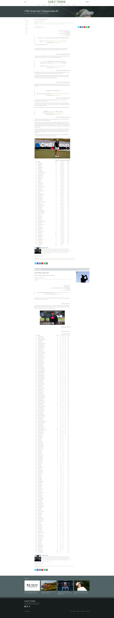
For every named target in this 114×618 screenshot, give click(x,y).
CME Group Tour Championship (49, 258)
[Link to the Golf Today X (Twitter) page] (89, 2)
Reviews (26, 33)
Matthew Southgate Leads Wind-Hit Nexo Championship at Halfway (31, 592)
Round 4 (68, 35)
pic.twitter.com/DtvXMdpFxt (61, 41)
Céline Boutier (41, 258)
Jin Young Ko (64, 258)
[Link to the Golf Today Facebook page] (86, 2)
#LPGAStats (53, 41)
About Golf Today (72, 611)
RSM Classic (60, 279)
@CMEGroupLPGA (57, 62)
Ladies (31, 13)
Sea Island (65, 279)
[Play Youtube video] (52, 148)
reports (53, 259)
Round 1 (62, 35)
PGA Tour (39, 278)
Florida (56, 258)
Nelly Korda (41, 259)
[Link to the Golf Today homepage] (24, 2)
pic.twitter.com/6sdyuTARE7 (58, 113)
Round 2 (65, 35)
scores (59, 259)
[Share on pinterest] (85, 27)
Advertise (77, 611)
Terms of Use (88, 611)
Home (25, 13)
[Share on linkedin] (82, 27)
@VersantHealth (54, 93)
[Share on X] (78, 27)
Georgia (39, 279)
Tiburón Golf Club (63, 259)
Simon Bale (36, 20)
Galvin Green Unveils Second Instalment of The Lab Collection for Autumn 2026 (65, 593)
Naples (73, 258)
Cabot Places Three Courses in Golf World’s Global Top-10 (48, 592)
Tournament (69, 259)
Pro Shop (26, 29)
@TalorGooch (55, 292)
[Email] (89, 27)
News (26, 19)
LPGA (34, 13)
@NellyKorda (44, 37)
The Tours (41, 21)
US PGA (26, 31)
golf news (59, 258)
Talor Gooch (69, 279)
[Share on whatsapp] (86, 27)
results (56, 259)
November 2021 (48, 259)
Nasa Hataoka (37, 259)
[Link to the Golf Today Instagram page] (27, 606)
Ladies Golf (68, 258)
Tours (28, 13)
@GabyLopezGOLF (51, 111)
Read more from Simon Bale (46, 253)
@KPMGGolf (46, 41)
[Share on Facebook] (80, 27)
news (45, 259)
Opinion (26, 22)
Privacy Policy (82, 611)
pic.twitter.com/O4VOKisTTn (64, 93)
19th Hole (26, 24)
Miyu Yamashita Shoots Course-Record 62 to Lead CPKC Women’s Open (81, 593)
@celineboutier (44, 61)
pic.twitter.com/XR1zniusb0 (60, 66)
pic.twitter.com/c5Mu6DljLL (63, 292)
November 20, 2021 (57, 42)
